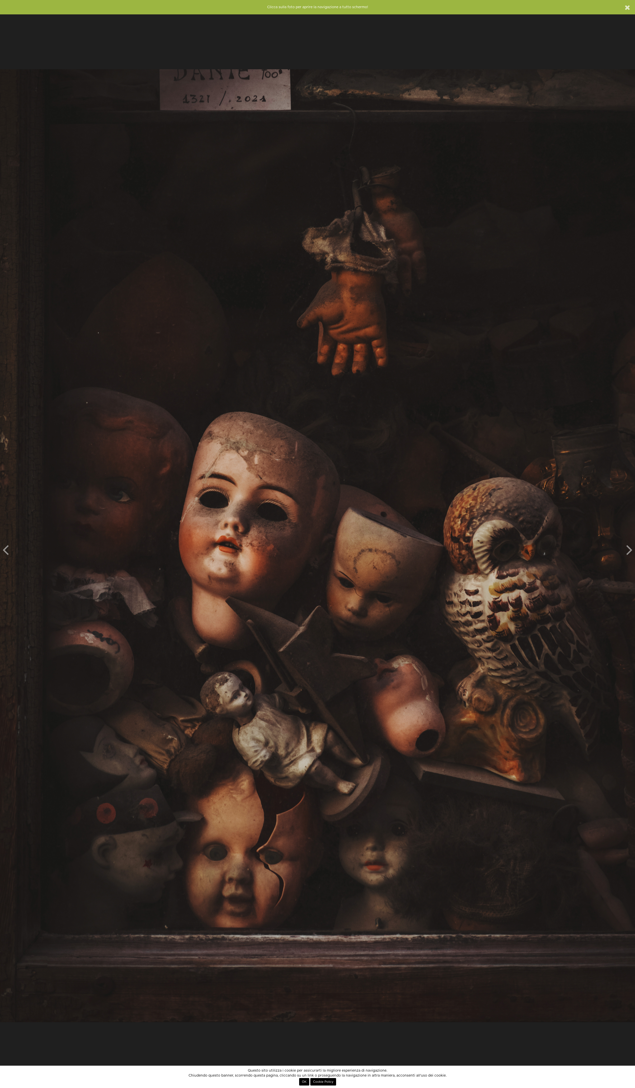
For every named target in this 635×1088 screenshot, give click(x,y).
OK (304, 1081)
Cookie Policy (323, 1081)
